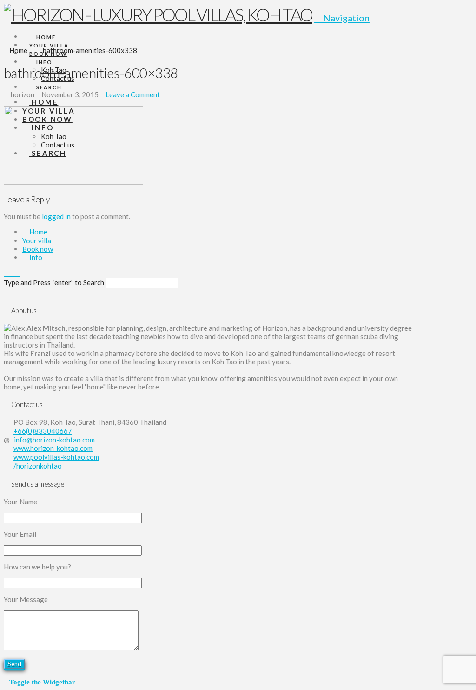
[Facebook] (6, 273)
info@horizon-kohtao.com (54, 439)
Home (37, 232)
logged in (56, 216)
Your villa (36, 240)
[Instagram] (17, 273)
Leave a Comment (132, 94)
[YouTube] (12, 273)
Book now (37, 249)
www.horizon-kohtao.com (53, 448)
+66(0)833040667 (42, 431)
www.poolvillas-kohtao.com (56, 457)
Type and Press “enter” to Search (54, 282)
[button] (342, 17)
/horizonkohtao (37, 466)
